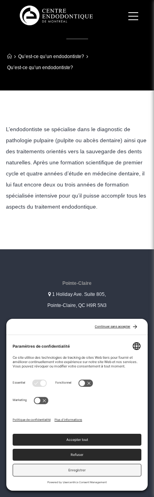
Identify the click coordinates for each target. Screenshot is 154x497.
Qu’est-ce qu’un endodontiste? (51, 56)
